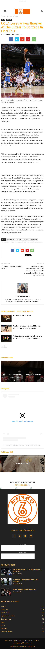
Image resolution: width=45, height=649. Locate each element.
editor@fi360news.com (26, 530)
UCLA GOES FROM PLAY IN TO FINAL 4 (11, 267)
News (3, 622)
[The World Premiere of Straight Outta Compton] (6, 581)
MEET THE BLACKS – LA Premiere (24, 589)
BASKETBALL (11, 239)
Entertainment (6, 619)
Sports (3, 19)
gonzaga (34, 239)
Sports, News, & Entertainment (23, 643)
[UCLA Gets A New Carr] (6, 318)
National (4, 628)
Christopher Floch (8, 34)
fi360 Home (8, 641)
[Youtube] (31, 536)
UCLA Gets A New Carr (22, 316)
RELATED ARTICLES (8, 311)
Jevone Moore (7, 445)
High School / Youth (7, 616)
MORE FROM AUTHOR (25, 311)
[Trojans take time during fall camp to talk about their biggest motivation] (6, 338)
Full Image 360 (7, 452)
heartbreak (5, 242)
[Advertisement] (22, 4)
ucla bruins (38, 242)
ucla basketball (28, 242)
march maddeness (16, 242)
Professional (5, 613)
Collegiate (8, 19)
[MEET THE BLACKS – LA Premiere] (6, 592)
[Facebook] (14, 536)
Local (3, 625)
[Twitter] (25, 536)
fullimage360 (19, 445)
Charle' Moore (6, 380)
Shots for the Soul (7, 632)
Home (3, 16)
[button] (42, 11)
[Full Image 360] (22, 463)
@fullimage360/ (22, 485)
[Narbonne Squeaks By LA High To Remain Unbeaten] (6, 571)
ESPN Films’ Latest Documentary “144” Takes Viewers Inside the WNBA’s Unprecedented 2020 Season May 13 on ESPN (34, 270)
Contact (36, 641)
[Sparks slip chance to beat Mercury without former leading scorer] (6, 328)
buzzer (19, 239)
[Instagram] (20, 536)
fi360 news (26, 239)
